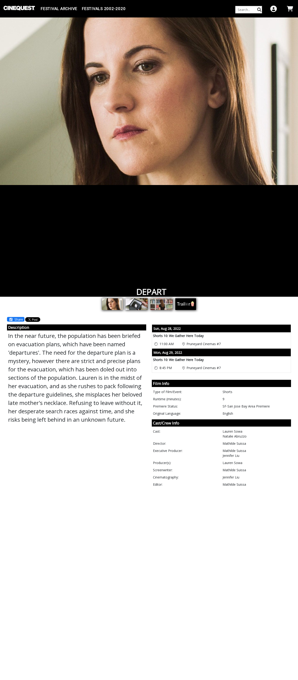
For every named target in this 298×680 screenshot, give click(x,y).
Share (18, 319)
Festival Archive (59, 8)
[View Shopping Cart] (290, 8)
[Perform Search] (259, 9)
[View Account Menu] (273, 8)
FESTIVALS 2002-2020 (103, 8)
